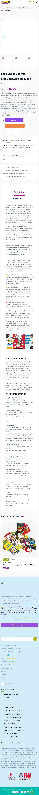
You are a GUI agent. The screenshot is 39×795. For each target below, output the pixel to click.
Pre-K (5, 147)
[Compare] (16, 132)
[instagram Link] (6, 631)
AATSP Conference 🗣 (10, 734)
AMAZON (6, 698)
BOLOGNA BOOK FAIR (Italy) (12, 714)
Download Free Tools (7, 662)
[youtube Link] (2, 631)
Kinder (16, 145)
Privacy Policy (26, 790)
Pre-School (11, 147)
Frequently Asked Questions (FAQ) (11, 652)
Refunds (3, 671)
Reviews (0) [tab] (18, 198)
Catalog (3, 675)
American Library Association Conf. (14, 730)
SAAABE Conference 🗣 (11, 737)
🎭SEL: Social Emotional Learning (21, 140)
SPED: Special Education (23, 147)
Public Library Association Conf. (13, 727)
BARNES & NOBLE (9, 707)
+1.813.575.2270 (10, 684)
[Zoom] (34, 21)
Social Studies (7, 142)
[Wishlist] (9, 132)
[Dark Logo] (6, 2)
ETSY (5, 701)
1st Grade (10, 145)
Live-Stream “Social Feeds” (12, 694)
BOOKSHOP (7, 704)
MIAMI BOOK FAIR (9, 724)
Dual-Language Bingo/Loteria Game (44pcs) (19, 565)
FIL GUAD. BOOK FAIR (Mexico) (13, 717)
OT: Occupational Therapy (26, 145)
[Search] (21, 2)
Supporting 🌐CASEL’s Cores (9, 655)
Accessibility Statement (8, 665)
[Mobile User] (25, 2)
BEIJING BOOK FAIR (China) (12, 720)
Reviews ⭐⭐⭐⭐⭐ (8, 658)
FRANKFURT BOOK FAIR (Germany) (14, 711)
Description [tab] (19, 192)
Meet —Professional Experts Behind (12, 649)
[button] (3, 36)
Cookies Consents (6, 668)
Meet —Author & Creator (8, 645)
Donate (3, 678)
